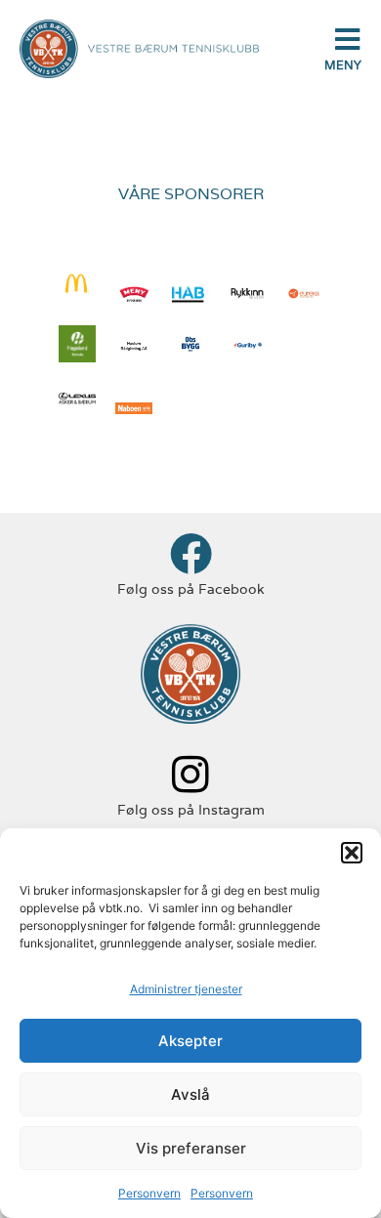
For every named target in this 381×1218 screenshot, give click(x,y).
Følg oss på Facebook (191, 589)
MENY (342, 65)
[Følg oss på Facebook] (191, 553)
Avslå (190, 1094)
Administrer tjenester (186, 989)
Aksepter (190, 1040)
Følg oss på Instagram (191, 810)
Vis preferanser (191, 1148)
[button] (351, 852)
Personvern (149, 1193)
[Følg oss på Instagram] (191, 774)
